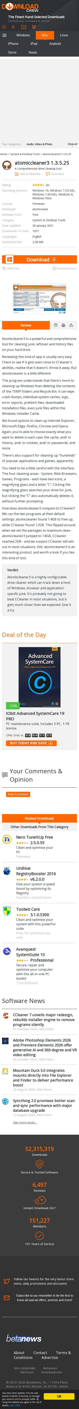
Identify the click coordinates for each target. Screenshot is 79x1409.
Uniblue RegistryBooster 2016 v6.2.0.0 (36, 873)
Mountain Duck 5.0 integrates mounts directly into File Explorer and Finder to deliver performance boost (43, 1077)
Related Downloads (39, 818)
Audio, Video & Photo (39, 144)
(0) (47, 185)
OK (59, 1396)
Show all (72, 144)
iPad (34, 43)
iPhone (13, 43)
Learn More (15, 1405)
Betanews (50, 1368)
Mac (45, 35)
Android (55, 43)
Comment (57, 174)
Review (26, 325)
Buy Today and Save (28, 743)
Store (12, 52)
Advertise (50, 1357)
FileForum (27, 1372)
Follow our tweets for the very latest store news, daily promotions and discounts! (44, 1281)
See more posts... (25, 1122)
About (19, 1352)
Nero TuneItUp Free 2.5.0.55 (34, 839)
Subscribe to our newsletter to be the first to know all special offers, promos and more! (44, 1298)
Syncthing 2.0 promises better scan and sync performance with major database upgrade (44, 1105)
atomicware (40, 209)
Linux (64, 35)
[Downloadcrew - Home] (20, 7)
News (33, 52)
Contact (40, 1352)
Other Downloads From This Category (39, 827)
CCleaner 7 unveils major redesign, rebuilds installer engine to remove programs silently (44, 1019)
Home (3, 154)
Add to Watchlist (30, 174)
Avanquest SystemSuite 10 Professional (34, 954)
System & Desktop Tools (25, 154)
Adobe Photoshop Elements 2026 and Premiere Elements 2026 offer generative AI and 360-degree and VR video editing (45, 1047)
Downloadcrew (51, 1372)
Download (38, 259)
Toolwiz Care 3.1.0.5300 (32, 911)
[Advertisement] (39, 98)
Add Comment (18, 794)
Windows (23, 35)
